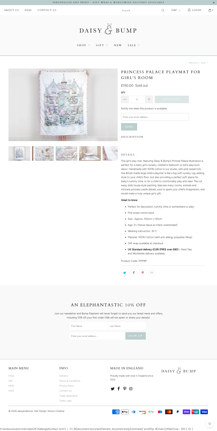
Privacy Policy (66, 385)
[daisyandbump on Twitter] (112, 389)
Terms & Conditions (69, 380)
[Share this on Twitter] (125, 273)
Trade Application (68, 395)
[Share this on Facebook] (133, 273)
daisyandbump (25, 411)
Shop (81, 45)
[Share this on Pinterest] (142, 273)
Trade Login (65, 400)
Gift (100, 45)
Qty (123, 92)
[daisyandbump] (108, 29)
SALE (132, 45)
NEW (118, 45)
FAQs (28, 10)
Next (203, 63)
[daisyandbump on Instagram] (130, 389)
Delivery (63, 375)
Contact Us (47, 10)
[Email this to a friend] (151, 273)
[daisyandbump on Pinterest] (124, 389)
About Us (11, 10)
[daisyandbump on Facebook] (118, 389)
